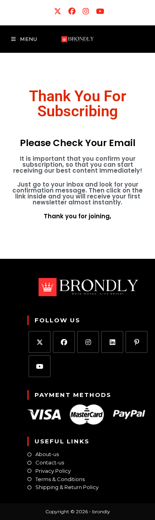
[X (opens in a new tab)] (58, 11)
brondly (101, 511)
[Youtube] (39, 366)
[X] (39, 342)
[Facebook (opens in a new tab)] (72, 11)
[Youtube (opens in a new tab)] (98, 11)
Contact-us (49, 463)
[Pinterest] (136, 342)
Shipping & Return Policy (67, 487)
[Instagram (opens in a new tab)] (86, 11)
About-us (47, 454)
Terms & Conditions (60, 479)
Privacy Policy (53, 471)
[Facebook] (64, 342)
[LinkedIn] (112, 342)
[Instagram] (88, 342)
